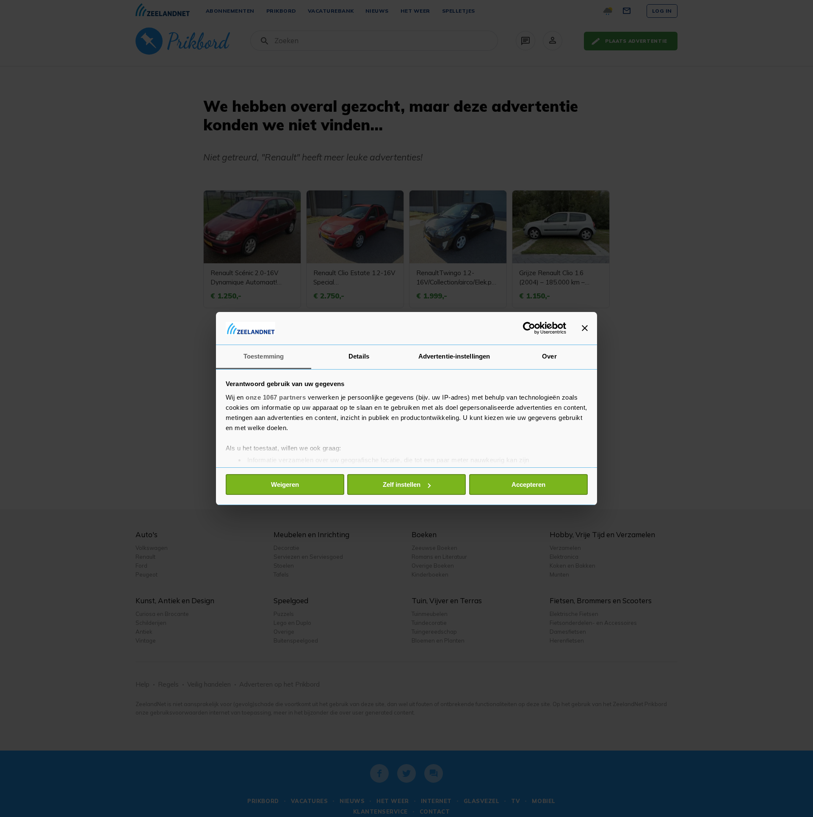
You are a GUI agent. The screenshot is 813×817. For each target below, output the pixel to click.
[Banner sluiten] (585, 328)
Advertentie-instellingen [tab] (454, 356)
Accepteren (528, 484)
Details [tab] (358, 356)
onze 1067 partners (276, 397)
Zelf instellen (401, 484)
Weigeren (285, 484)
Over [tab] (549, 356)
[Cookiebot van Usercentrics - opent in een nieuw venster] (529, 328)
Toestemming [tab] (263, 356)
